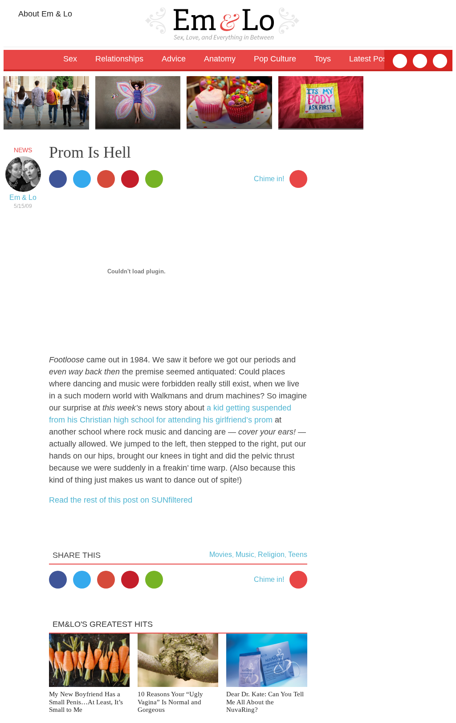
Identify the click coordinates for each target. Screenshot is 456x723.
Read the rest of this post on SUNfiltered (120, 500)
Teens (297, 554)
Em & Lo (23, 197)
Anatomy (220, 58)
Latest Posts (371, 58)
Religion (271, 554)
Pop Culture (275, 58)
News (23, 150)
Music (245, 554)
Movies (220, 554)
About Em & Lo (44, 13)
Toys (322, 58)
